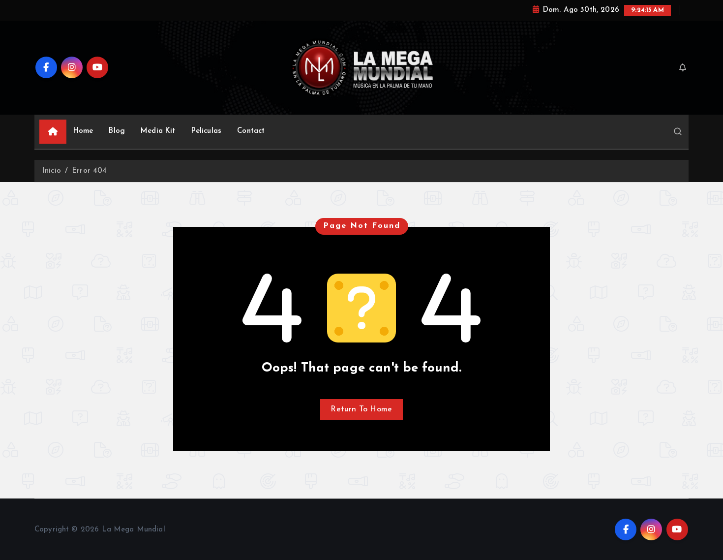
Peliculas (206, 131)
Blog (117, 131)
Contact (251, 131)
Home (83, 131)
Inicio (51, 171)
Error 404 (89, 171)
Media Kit (158, 131)
